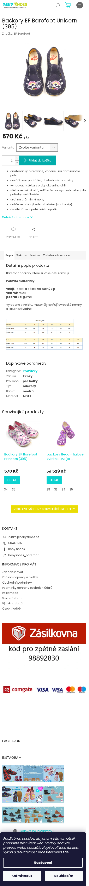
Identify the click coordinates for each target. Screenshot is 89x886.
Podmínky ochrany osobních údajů (27, 588)
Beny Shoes (16, 549)
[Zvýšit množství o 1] (17, 158)
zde (66, 852)
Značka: (16, 34)
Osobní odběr (12, 608)
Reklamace (10, 593)
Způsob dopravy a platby (20, 577)
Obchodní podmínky (17, 583)
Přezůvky (30, 371)
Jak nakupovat (12, 572)
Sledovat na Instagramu (36, 831)
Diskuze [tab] (21, 255)
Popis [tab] (9, 255)
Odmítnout (22, 875)
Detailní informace (15, 217)
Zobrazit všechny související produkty (44, 509)
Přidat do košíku (40, 160)
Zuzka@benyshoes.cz (23, 537)
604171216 (15, 543)
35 (13, 489)
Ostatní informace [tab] (56, 255)
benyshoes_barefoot (23, 555)
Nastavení (43, 862)
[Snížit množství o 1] (17, 162)
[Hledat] (58, 5)
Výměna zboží (12, 603)
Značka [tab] (35, 255)
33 (56, 489)
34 (6, 489)
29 (48, 489)
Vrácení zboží (12, 598)
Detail (12, 480)
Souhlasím (63, 875)
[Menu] (80, 5)
